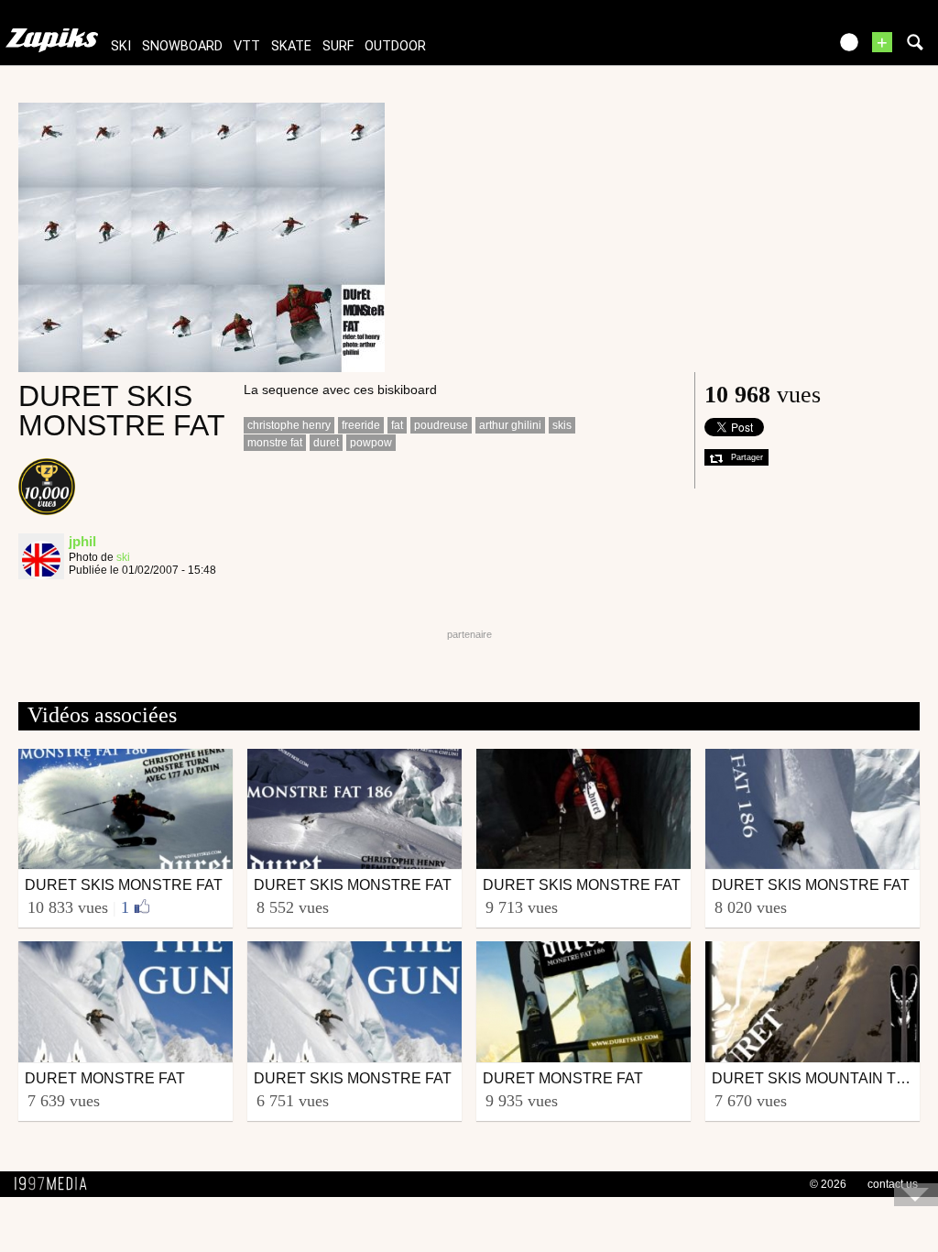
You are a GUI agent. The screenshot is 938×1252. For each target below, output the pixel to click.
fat (397, 425)
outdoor (395, 46)
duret (326, 442)
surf (338, 46)
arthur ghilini (510, 425)
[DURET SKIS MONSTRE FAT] (201, 236)
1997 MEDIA (56, 1184)
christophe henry (289, 425)
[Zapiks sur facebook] (775, 48)
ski (121, 46)
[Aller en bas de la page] (916, 1194)
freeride (361, 425)
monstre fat (274, 442)
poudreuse (441, 425)
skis (562, 425)
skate (291, 46)
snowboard (182, 46)
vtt (247, 46)
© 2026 (828, 1184)
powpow (371, 442)
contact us (892, 1184)
